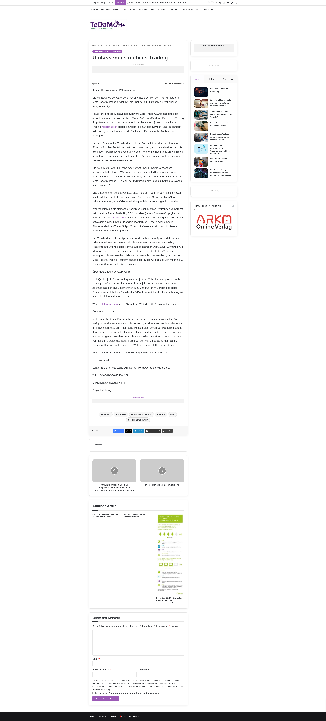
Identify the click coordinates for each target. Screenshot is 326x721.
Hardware (121, 414)
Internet (161, 414)
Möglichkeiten (109, 126)
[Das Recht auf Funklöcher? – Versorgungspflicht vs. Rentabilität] (201, 149)
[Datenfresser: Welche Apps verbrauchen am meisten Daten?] (201, 137)
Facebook (162, 9)
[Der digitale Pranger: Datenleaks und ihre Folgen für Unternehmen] (201, 173)
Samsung (143, 9)
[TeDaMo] (108, 25)
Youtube (173, 9)
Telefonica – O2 (120, 9)
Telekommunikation (138, 420)
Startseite (100, 45)
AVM (152, 9)
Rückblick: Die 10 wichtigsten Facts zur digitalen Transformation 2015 (169, 600)
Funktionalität (119, 217)
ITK (173, 414)
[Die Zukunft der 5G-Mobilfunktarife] (201, 162)
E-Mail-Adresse (101, 669)
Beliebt (211, 79)
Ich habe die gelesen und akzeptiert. (127, 693)
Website (144, 669)
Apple (132, 9)
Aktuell (197, 79)
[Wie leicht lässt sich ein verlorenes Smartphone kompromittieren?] (201, 103)
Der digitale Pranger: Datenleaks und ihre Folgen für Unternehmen (221, 172)
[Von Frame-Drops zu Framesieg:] (201, 92)
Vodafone (105, 9)
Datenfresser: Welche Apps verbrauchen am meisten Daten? (219, 137)
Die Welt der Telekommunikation (122, 45)
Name (96, 659)
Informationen (110, 304)
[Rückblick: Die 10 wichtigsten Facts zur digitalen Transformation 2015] (170, 554)
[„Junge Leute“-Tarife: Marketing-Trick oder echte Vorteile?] (201, 115)
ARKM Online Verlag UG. (130, 716)
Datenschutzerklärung (190, 9)
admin (96, 84)
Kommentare (227, 79)
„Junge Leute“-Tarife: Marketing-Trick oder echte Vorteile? (156, 2)
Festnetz (106, 414)
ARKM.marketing (138, 64)
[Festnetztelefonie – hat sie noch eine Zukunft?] (201, 126)
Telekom (94, 9)
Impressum (208, 9)
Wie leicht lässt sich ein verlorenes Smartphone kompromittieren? (220, 103)
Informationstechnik (142, 414)
